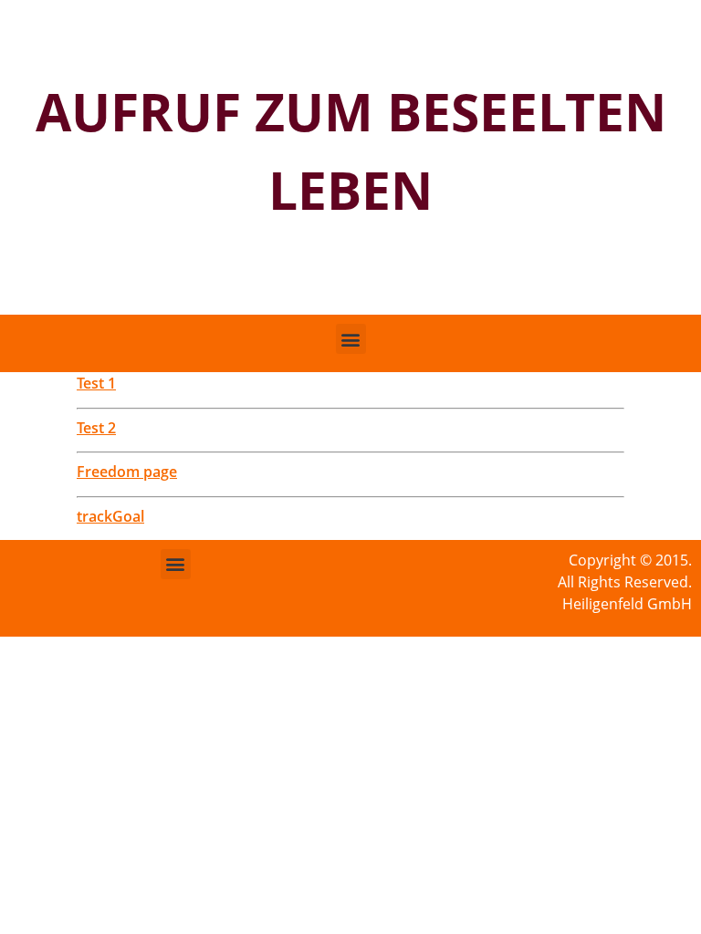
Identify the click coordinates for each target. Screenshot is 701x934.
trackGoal (110, 516)
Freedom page (127, 472)
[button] (351, 339)
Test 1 (96, 383)
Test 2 (96, 428)
